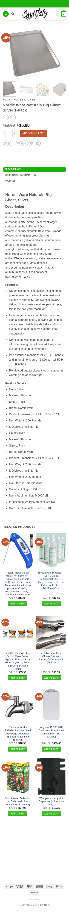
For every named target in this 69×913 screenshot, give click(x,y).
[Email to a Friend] (25, 143)
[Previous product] (13, 117)
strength (10, 249)
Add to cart (33, 133)
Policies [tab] (10, 180)
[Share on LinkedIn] (38, 143)
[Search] (12, 13)
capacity (29, 315)
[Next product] (5, 117)
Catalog (34, 899)
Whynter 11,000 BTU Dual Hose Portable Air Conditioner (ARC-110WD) (51, 732)
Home (6, 99)
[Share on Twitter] (19, 143)
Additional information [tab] (20, 175)
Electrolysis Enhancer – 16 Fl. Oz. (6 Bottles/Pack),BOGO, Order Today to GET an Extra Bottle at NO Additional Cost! (51, 580)
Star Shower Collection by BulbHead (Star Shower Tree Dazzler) (17, 801)
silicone (45, 258)
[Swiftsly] (35, 13)
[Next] (64, 90)
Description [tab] (12, 169)
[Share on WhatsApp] (6, 143)
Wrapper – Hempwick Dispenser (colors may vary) (51, 801)
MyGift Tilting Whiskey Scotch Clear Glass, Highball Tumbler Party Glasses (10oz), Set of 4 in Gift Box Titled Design (17, 661)
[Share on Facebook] (12, 143)
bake (60, 319)
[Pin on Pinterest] (31, 143)
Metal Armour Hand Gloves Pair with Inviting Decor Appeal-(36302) (51, 658)
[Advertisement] (34, 849)
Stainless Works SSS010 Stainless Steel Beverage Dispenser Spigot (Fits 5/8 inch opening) (18, 733)
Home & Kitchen (24, 99)
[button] (6, 14)
